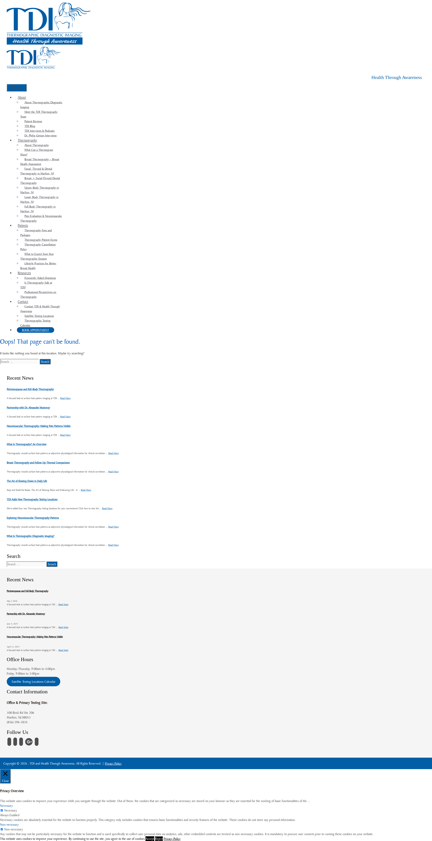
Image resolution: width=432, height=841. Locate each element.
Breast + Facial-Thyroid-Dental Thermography (40, 180)
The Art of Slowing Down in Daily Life (27, 481)
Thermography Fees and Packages (36, 232)
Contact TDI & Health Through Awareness (40, 308)
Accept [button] (149, 838)
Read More (65, 398)
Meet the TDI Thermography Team (39, 114)
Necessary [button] (6, 805)
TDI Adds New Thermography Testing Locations (32, 499)
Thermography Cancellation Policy (38, 246)
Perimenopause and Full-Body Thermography (30, 389)
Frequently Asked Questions (40, 278)
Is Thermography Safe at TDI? (36, 285)
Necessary (10, 810)
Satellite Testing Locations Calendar (34, 681)
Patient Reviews (33, 121)
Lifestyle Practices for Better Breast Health (38, 265)
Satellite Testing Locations (39, 316)
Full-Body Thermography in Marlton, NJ (38, 209)
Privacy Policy (113, 763)
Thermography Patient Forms (40, 240)
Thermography (27, 140)
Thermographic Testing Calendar (35, 323)
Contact (23, 301)
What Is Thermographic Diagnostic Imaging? (30, 536)
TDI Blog (29, 126)
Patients (23, 225)
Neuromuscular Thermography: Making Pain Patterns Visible (39, 426)
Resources (24, 272)
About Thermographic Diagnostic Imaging (41, 104)
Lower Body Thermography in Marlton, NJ (39, 199)
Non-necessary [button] (9, 824)
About (22, 97)
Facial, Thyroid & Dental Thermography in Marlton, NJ (37, 171)
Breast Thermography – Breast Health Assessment (39, 161)
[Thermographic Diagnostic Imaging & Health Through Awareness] (49, 43)
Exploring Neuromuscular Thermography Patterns (33, 518)
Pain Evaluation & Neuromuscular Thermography (41, 218)
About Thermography (36, 145)
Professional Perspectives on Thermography (38, 294)
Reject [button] (159, 838)
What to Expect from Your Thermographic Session (37, 256)
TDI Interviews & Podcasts (39, 131)
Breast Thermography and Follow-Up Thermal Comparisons (38, 462)
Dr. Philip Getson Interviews (40, 135)
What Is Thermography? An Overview (26, 444)
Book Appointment (35, 330)
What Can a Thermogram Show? (36, 152)
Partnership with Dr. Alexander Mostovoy (28, 407)
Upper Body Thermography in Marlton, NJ (39, 190)
